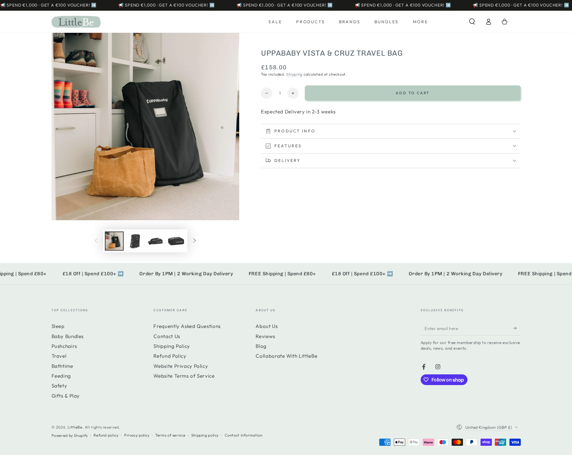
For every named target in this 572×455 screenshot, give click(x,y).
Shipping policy (205, 435)
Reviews (265, 336)
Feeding (61, 376)
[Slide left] (96, 241)
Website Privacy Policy (180, 366)
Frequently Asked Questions (186, 326)
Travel (59, 356)
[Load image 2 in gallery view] (134, 241)
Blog (261, 346)
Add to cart (413, 92)
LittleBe (75, 427)
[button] (472, 22)
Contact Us (166, 336)
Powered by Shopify (70, 435)
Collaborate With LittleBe (286, 356)
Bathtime (62, 366)
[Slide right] (194, 241)
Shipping (294, 74)
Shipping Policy (171, 346)
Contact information (244, 435)
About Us (267, 326)
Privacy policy (137, 435)
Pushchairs (64, 346)
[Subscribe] (516, 328)
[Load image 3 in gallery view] (155, 241)
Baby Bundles (68, 336)
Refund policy (106, 435)
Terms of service (170, 435)
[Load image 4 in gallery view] (176, 241)
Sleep (58, 326)
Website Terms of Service (183, 376)
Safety (59, 385)
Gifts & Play (66, 396)
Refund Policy (169, 356)
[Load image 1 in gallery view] (114, 241)
